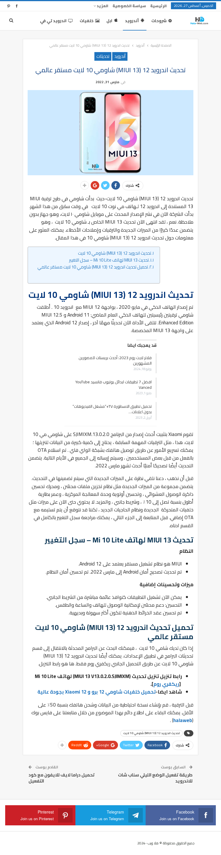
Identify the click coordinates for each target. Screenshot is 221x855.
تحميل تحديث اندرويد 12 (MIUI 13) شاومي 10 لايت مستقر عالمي (92, 267)
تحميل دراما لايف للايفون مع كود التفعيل (61, 778)
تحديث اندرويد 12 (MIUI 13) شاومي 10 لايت (114, 253)
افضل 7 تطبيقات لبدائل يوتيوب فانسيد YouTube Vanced (113, 384)
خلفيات (87, 20)
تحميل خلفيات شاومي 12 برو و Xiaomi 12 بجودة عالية (96, 691)
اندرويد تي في (53, 20)
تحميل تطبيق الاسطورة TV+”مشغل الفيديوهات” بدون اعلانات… (112, 409)
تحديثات (102, 56)
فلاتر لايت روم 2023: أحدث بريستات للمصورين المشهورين (115, 360)
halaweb (182, 720)
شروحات (159, 20)
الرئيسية (158, 5)
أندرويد (132, 20)
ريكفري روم (166, 684)
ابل (109, 20)
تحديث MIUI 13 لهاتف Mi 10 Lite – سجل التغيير (109, 260)
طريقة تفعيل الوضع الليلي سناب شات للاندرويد (155, 778)
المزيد (102, 5)
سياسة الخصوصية (129, 5)
